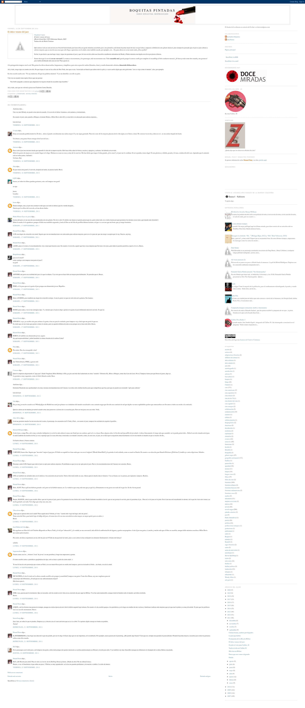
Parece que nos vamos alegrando (239, 654)
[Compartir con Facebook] (47, 91)
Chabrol (227, 385)
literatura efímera (230, 485)
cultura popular (230, 420)
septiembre (233, 630)
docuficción (229, 428)
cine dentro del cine (231, 401)
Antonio (15, 147)
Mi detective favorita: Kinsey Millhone (244, 212)
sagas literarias (229, 545)
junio (231, 667)
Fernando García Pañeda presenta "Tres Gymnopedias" (248, 272)
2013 (229, 612)
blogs (227, 382)
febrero (231, 680)
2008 (229, 693)
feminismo (228, 444)
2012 (229, 615)
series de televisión (231, 550)
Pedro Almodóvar (230, 517)
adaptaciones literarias (232, 355)
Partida (231, 657)
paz (226, 515)
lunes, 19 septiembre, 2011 (25, 443)
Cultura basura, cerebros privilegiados (241, 632)
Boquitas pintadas (152, 10)
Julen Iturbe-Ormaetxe (233, 37)
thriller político (230, 566)
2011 (229, 618)
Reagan (227, 536)
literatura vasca (230, 493)
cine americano (230, 390)
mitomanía (228, 498)
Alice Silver (17, 418)
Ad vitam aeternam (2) (238, 260)
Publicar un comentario (15, 672)
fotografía (228, 452)
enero (231, 683)
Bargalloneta (17, 254)
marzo (231, 677)
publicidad (228, 531)
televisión (228, 561)
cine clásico (229, 395)
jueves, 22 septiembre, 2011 (26, 653)
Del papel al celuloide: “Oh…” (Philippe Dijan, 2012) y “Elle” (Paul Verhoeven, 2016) (259, 236)
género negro (229, 455)
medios (227, 496)
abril (231, 673)
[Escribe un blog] (43, 91)
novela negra (31, 93)
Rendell (227, 542)
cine (226, 387)
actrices (227, 352)
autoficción (228, 371)
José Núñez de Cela (19, 527)
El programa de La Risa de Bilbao (239, 639)
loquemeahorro (18, 551)
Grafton (227, 461)
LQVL (15, 178)
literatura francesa (230, 488)
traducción (228, 569)
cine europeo (229, 406)
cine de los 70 (229, 398)
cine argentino (229, 393)
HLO (14, 647)
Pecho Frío (234, 296)
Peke (14, 166)
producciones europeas (232, 526)
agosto (231, 661)
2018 (229, 596)
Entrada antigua (205, 676)
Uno (14, 401)
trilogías (227, 572)
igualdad (228, 466)
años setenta (229, 363)
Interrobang (16, 618)
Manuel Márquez (18, 430)
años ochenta (229, 360)
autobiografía (229, 368)
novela (227, 507)
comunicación (229, 412)
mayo (231, 670)
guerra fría (228, 463)
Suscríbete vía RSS (231, 57)
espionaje (228, 433)
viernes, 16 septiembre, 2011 (26, 125)
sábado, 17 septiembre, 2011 (26, 225)
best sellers (228, 377)
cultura (227, 417)
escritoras (228, 431)
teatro (227, 558)
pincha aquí (263, 160)
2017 (229, 599)
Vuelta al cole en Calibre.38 (238, 648)
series (227, 547)
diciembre (232, 620)
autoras (227, 374)
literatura (20, 93)
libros (227, 477)
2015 (229, 605)
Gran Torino (235, 248)
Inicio (110, 676)
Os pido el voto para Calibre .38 (239, 645)
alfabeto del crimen (231, 357)
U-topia (15, 130)
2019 (229, 593)
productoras (229, 528)
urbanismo (228, 574)
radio (226, 534)
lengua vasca (229, 474)
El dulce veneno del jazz (18, 31)
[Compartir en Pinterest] (49, 91)
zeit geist (228, 580)
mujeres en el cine (230, 501)
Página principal (230, 50)
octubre (232, 627)
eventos (227, 439)
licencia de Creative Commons (250, 340)
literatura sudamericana (232, 490)
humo (15, 202)
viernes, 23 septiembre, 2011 (26, 667)
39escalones (17, 510)
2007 (229, 696)
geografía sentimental (232, 458)
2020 (229, 590)
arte (226, 366)
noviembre (233, 624)
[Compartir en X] (45, 91)
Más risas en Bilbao (235, 651)
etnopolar (228, 436)
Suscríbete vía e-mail (231, 61)
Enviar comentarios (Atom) (25, 681)
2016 (229, 602)
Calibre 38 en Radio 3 (238, 320)
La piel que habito (235, 636)
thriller (227, 563)
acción (227, 349)
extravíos (228, 442)
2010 (229, 687)
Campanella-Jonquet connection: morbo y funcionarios (249, 308)
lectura (227, 469)
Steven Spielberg (230, 555)
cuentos (227, 414)
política (227, 523)
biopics (227, 379)
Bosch (233, 284)
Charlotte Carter (39, 35)
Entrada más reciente (14, 676)
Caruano (15, 370)
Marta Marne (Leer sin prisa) (22, 216)
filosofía (227, 450)
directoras (228, 425)
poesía (227, 520)
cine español (229, 404)
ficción (227, 447)
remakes (227, 539)
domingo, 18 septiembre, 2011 (27, 396)
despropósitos (229, 423)
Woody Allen (229, 577)
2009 (229, 690)
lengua (227, 471)
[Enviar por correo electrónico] (40, 91)
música (227, 504)
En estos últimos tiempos (239, 224)
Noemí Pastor (17, 231)
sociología (228, 553)
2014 (229, 608)
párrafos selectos (230, 512)
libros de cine (229, 479)
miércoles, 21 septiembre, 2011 (28, 627)
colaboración (229, 409)
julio (231, 664)
